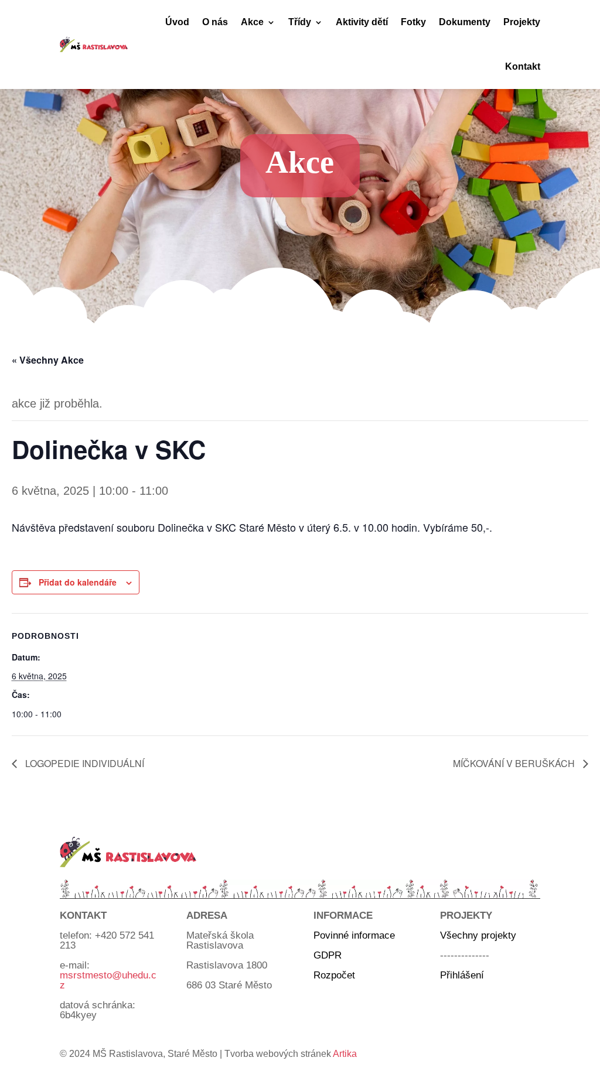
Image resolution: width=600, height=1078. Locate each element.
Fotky (413, 22)
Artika (345, 1054)
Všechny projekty (478, 935)
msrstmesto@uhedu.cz (108, 980)
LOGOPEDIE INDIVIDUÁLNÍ (83, 763)
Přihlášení (462, 975)
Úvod (177, 22)
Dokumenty (464, 22)
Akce (252, 22)
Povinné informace (354, 935)
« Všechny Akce (48, 360)
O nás (215, 22)
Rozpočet (334, 975)
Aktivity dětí (362, 22)
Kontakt (522, 66)
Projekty (521, 22)
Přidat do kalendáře (78, 582)
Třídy (299, 22)
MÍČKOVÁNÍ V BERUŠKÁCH (515, 763)
